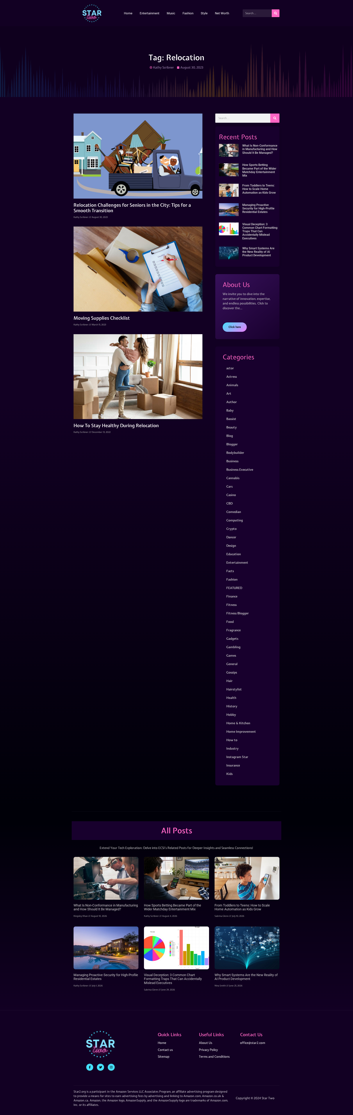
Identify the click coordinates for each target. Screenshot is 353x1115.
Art (228, 393)
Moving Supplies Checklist (102, 318)
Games (231, 655)
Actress (231, 376)
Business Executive (239, 469)
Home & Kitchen (238, 723)
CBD (229, 503)
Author (231, 402)
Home (128, 13)
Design (231, 545)
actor (230, 368)
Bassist (231, 419)
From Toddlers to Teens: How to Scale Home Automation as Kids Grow (259, 189)
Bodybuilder (235, 452)
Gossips (231, 672)
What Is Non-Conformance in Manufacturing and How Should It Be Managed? (259, 149)
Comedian (233, 512)
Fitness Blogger (237, 613)
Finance (231, 596)
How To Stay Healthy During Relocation (116, 425)
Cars (229, 486)
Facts (230, 571)
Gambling (233, 647)
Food (230, 622)
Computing (234, 520)
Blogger (232, 444)
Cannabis (232, 478)
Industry (232, 748)
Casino (231, 495)
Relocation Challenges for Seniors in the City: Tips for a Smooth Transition (132, 208)
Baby (230, 410)
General (232, 664)
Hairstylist (234, 689)
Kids (229, 774)
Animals (232, 385)
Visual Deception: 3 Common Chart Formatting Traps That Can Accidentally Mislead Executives (259, 231)
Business (232, 461)
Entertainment (149, 13)
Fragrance (233, 630)
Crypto (231, 529)
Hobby (231, 714)
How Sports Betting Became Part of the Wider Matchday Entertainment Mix (259, 170)
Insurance (233, 765)
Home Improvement (241, 731)
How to (231, 740)
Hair (229, 681)
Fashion (188, 13)
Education (233, 554)
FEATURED (234, 588)
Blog (229, 436)
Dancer (231, 537)
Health (231, 698)
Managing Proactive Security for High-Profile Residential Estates (258, 208)
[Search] (275, 13)
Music (171, 13)
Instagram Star (237, 757)
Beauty (231, 427)
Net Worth (222, 13)
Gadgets (232, 638)
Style (204, 13)
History (231, 706)
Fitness (231, 605)
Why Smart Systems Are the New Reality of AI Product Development (258, 252)
